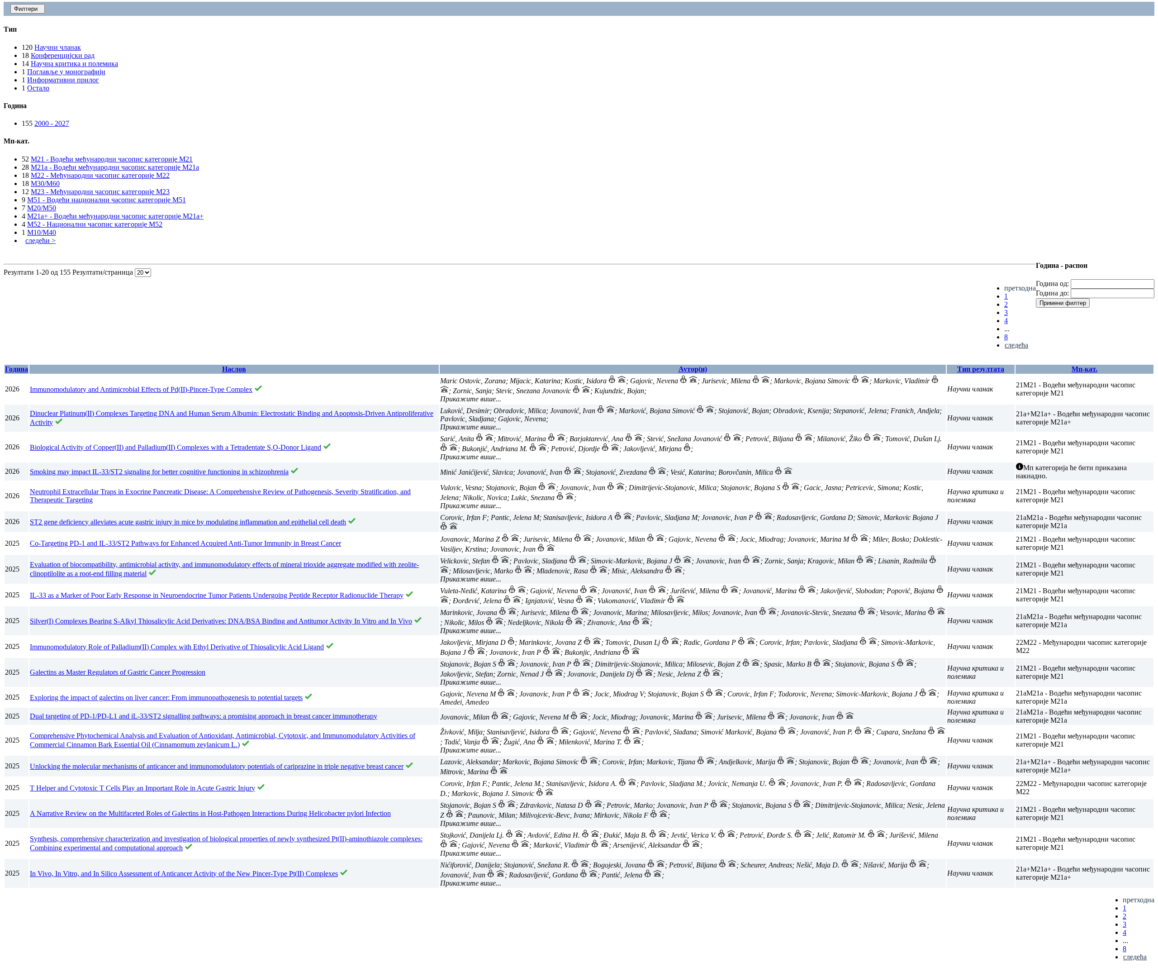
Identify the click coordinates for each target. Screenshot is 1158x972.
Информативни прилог (63, 80)
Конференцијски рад (63, 55)
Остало (38, 88)
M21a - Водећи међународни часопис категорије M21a (115, 167)
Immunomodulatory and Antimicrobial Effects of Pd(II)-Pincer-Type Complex (141, 389)
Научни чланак (57, 47)
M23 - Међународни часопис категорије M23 (100, 191)
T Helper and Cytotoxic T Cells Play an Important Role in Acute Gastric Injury (142, 788)
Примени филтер (1062, 303)
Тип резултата (980, 369)
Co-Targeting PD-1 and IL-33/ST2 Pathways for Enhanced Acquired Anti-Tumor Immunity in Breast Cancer (185, 543)
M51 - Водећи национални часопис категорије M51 (106, 200)
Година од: (1052, 283)
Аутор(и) (693, 369)
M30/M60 (45, 183)
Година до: (1052, 293)
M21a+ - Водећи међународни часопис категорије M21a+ (115, 216)
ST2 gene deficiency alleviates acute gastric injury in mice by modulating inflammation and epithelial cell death (188, 522)
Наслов (234, 369)
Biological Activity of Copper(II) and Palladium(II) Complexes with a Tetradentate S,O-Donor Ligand (175, 447)
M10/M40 (41, 232)
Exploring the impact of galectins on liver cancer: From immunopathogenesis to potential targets (166, 697)
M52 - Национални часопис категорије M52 (94, 224)
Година (16, 369)
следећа (1016, 345)
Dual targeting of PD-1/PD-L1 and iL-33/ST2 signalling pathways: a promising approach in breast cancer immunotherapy (203, 716)
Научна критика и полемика (74, 63)
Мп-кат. (1084, 369)
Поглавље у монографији (66, 72)
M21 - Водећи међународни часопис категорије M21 (112, 159)
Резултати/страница (103, 272)
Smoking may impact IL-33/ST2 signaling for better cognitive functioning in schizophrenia (159, 472)
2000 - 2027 (51, 123)
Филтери (27, 8)
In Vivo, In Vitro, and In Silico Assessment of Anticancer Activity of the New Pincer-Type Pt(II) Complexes (184, 873)
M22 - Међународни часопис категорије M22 (100, 175)
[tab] (579, 29)
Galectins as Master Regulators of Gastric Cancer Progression (117, 672)
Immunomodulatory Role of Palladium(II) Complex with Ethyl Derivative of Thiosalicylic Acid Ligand (177, 647)
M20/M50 (41, 208)
